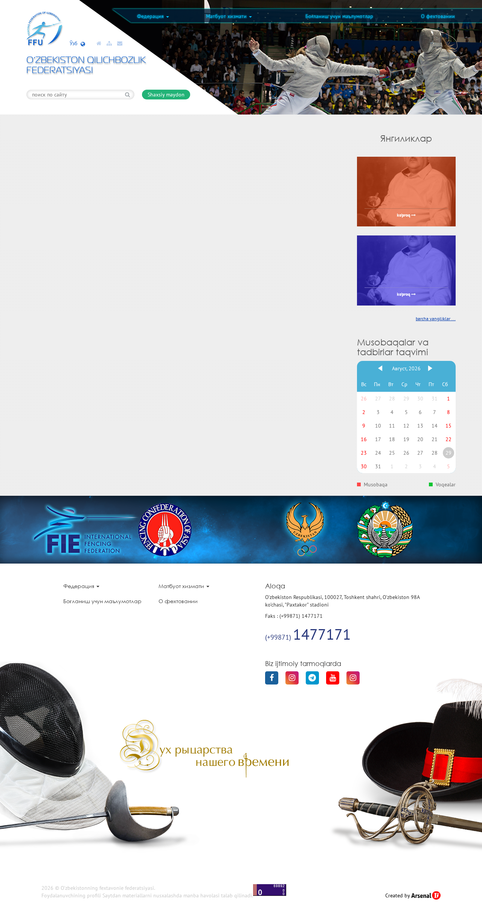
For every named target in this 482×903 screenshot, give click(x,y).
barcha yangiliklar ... (436, 318)
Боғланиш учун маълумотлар (339, 16)
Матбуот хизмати (227, 16)
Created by (398, 895)
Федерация (151, 16)
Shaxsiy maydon (166, 94)
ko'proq (404, 215)
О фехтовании (438, 16)
